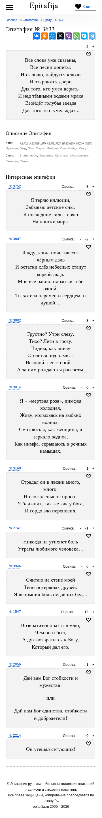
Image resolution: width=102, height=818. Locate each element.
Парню (41, 148)
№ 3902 (14, 320)
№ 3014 (14, 387)
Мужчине (12, 148)
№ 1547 (14, 612)
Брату (24, 142)
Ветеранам (37, 142)
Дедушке (68, 142)
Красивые (62, 155)
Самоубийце (68, 148)
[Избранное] (88, 194)
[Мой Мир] (52, 36)
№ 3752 (14, 186)
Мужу (88, 142)
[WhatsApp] (76, 36)
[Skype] (84, 36)
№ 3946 (14, 566)
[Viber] (68, 36)
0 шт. (87, 7)
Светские (12, 161)
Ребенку (52, 148)
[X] (60, 36)
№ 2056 (14, 664)
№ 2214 (14, 735)
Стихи (24, 161)
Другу (79, 142)
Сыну (82, 148)
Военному (53, 142)
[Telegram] (92, 36)
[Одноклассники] (44, 36)
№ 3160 (14, 468)
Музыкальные (79, 155)
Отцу (23, 148)
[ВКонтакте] (36, 36)
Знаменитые (28, 155)
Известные (46, 155)
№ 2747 (14, 528)
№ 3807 (14, 239)
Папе (31, 148)
